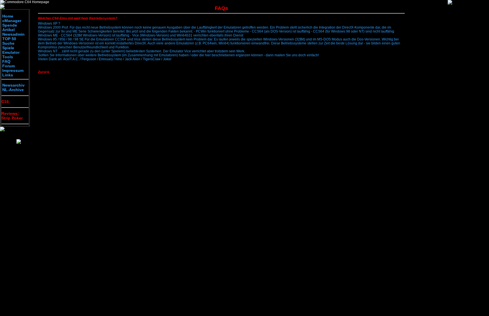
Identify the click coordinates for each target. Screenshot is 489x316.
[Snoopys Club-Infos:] (18, 143)
